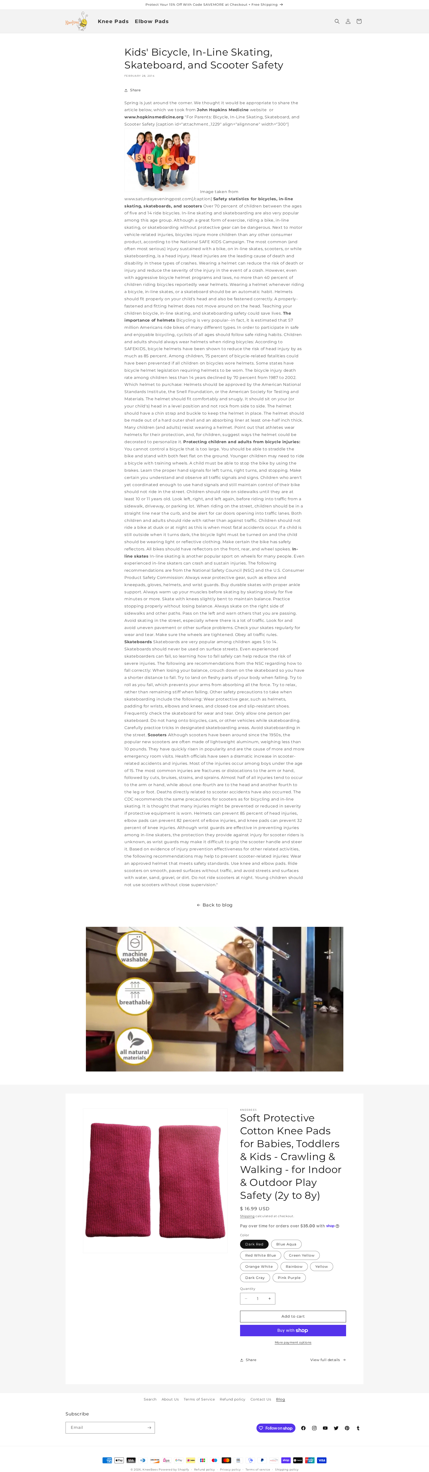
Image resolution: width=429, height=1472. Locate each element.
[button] (337, 21)
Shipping (247, 1216)
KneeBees (150, 1469)
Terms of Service (199, 1399)
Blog (280, 1399)
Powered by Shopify (174, 1469)
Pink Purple (289, 1277)
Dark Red (254, 1244)
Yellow (321, 1266)
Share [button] (135, 90)
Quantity (247, 1289)
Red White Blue (260, 1255)
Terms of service (258, 1469)
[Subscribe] (149, 1428)
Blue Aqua (286, 1244)
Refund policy (233, 1399)
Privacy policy (230, 1469)
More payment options (293, 1342)
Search (150, 1399)
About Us (170, 1399)
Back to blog (218, 905)
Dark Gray (255, 1277)
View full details (325, 1360)
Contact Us (260, 1399)
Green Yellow (302, 1255)
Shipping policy (287, 1469)
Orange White (259, 1266)
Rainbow (294, 1266)
